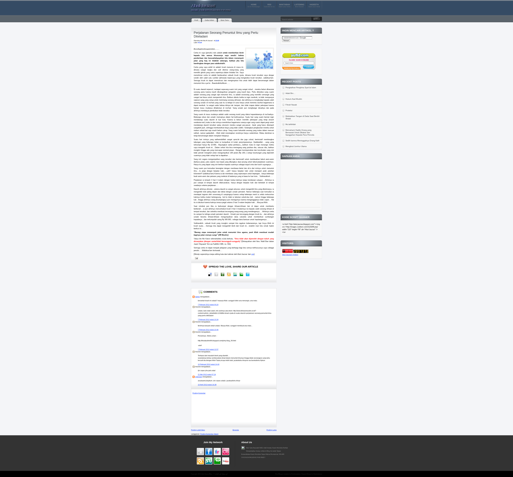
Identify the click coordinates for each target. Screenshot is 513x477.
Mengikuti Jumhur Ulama (296, 146)
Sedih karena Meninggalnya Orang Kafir (302, 141)
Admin (197, 297)
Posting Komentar (199, 393)
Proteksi (288, 110)
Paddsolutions (318, 474)
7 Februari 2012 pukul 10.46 (208, 330)
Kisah (200, 42)
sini (252, 254)
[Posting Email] (196, 258)
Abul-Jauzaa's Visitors (290, 255)
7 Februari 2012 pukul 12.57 (208, 349)
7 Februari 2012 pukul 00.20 (208, 305)
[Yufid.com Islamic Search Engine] (299, 69)
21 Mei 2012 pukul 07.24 (207, 374)
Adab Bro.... (290, 93)
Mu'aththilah (290, 124)
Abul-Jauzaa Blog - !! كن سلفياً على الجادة (214, 474)
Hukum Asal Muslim (293, 99)
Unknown (198, 377)
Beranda (236, 430)
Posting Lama (272, 430)
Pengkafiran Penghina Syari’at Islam (300, 87)
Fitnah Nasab (291, 105)
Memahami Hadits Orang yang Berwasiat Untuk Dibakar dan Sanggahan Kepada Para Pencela (299, 132)
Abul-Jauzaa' (208, 6)
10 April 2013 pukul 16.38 (207, 385)
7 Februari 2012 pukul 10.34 (208, 320)
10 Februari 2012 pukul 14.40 (208, 364)
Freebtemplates (296, 474)
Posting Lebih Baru (198, 430)
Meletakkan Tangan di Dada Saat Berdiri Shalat (302, 117)
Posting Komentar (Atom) (209, 434)
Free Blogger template (282, 474)
